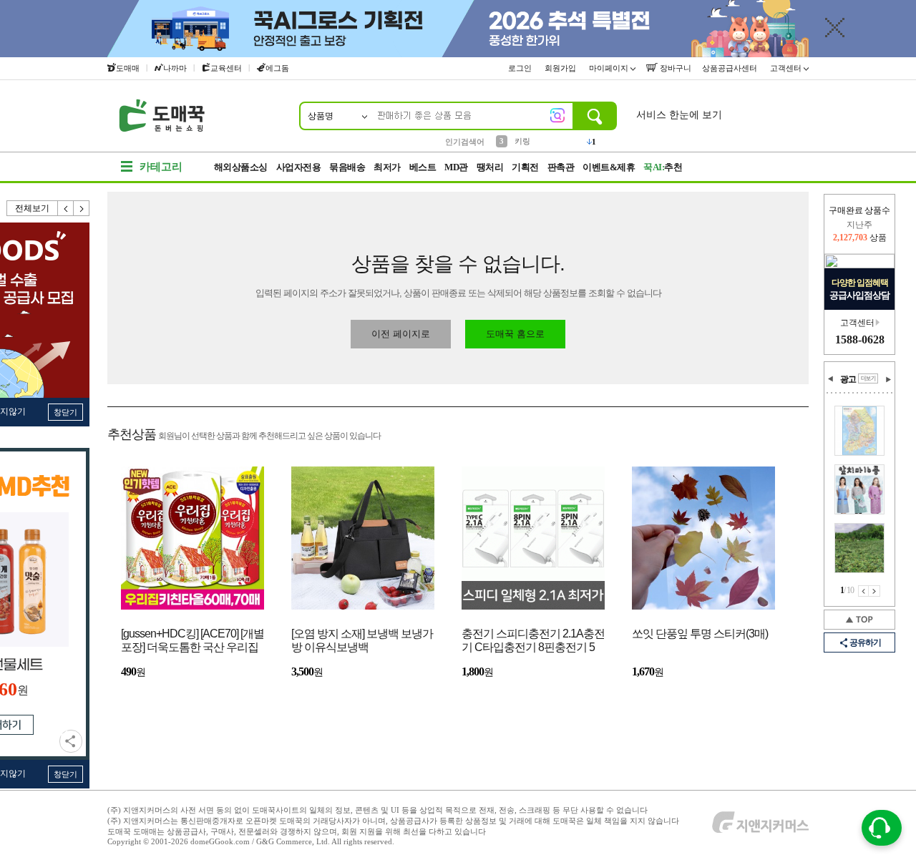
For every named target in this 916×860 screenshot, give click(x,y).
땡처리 (490, 167)
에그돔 (277, 68)
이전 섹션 (831, 379)
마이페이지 (609, 68)
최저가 (387, 167)
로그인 (521, 68)
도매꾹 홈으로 (515, 333)
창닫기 (65, 412)
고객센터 (787, 68)
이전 (66, 208)
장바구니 (674, 68)
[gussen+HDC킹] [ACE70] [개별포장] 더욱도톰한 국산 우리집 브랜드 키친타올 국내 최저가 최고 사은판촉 (192, 641)
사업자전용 (298, 167)
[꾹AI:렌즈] (557, 115)
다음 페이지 (874, 591)
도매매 (128, 68)
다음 (81, 208)
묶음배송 (347, 167)
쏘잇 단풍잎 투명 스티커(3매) (700, 633)
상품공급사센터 (730, 68)
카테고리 (161, 166)
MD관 (456, 167)
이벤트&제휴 (609, 167)
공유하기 (70, 741)
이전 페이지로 (400, 333)
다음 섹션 (888, 379)
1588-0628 (860, 339)
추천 (662, 167)
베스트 (423, 167)
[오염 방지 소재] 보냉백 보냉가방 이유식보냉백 (362, 640)
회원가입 (561, 68)
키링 (522, 141)
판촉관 (561, 167)
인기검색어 (464, 141)
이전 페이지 (863, 591)
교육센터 (226, 68)
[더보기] (868, 378)
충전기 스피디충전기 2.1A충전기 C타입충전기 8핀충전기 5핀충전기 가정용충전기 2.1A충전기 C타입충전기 (533, 641)
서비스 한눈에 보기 (679, 114)
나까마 (175, 68)
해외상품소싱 (241, 167)
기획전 (525, 167)
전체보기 (32, 208)
